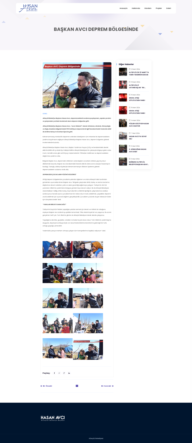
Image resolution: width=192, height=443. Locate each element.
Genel (45, 113)
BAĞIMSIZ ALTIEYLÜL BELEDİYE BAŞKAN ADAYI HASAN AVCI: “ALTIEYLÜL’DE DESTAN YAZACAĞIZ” (138, 163)
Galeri (168, 8)
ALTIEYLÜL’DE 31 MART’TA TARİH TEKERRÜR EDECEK (139, 73)
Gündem (147, 8)
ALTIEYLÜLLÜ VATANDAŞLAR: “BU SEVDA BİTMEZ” (136, 86)
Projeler (159, 8)
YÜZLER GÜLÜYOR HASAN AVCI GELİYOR (139, 124)
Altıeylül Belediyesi (96, 438)
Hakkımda (136, 8)
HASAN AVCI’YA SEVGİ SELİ (137, 137)
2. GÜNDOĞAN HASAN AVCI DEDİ (137, 150)
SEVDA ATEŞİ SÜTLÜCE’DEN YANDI (137, 99)
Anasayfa (123, 8)
